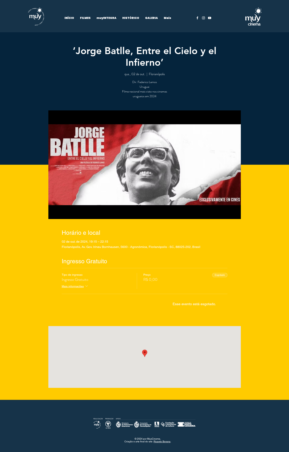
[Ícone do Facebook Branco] (197, 18)
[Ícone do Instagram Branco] (203, 18)
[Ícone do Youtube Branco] (210, 18)
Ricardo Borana (162, 441)
